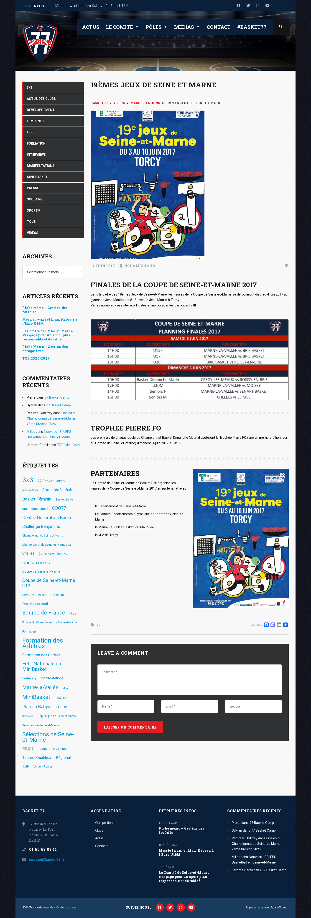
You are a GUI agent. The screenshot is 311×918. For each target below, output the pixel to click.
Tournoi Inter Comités (52, 748)
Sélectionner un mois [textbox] (43, 272)
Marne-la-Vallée (40, 687)
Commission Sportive (53, 553)
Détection (57, 594)
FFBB (73, 613)
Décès (42, 594)
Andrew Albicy (30, 490)
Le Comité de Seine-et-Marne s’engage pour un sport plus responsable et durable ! (47, 335)
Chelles (28, 553)
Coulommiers (36, 562)
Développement (35, 604)
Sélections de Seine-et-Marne (48, 736)
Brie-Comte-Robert (35, 509)
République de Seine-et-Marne (57, 716)
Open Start (60, 698)
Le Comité (119, 27)
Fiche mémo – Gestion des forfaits (45, 310)
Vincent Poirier (42, 766)
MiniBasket (36, 697)
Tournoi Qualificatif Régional (46, 757)
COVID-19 (28, 594)
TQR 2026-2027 (36, 358)
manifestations (52, 678)
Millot (31, 432)
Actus (90, 27)
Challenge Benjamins (41, 526)
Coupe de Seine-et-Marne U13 (48, 583)
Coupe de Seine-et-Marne (41, 571)
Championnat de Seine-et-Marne (42, 535)
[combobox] (53, 272)
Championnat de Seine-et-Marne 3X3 (47, 544)
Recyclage (27, 716)
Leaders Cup (29, 678)
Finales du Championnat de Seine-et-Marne (49, 622)
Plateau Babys (36, 706)
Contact (219, 27)
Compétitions (105, 823)
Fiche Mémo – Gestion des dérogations (45, 349)
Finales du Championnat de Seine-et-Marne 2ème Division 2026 (51, 418)
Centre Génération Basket (48, 517)
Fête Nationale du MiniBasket (41, 666)
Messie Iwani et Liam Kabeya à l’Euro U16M (49, 321)
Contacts (101, 846)
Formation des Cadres (41, 655)
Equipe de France (43, 612)
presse (60, 707)
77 (98, 624)
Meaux (67, 688)
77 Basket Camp (57, 397)
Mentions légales (66, 907)
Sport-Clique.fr (279, 907)
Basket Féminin (36, 499)
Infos (38, 6)
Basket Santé (64, 499)
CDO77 (59, 508)
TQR (25, 766)
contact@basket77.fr (46, 859)
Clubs (99, 830)
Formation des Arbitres (42, 643)
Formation (29, 631)
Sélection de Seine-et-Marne (40, 725)
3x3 (27, 480)
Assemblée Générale (57, 490)
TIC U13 (28, 748)
